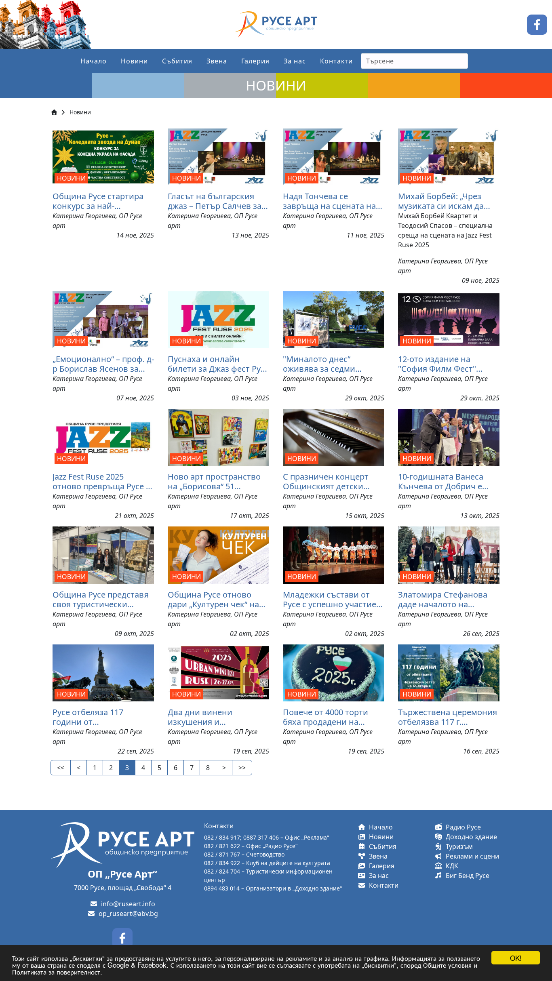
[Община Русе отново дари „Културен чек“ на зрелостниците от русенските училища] (218, 554)
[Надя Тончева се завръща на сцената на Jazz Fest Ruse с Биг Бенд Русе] (333, 156)
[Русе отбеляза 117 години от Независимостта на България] (103, 673)
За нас (295, 61)
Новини (134, 61)
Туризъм (457, 846)
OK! (516, 958)
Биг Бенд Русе (465, 875)
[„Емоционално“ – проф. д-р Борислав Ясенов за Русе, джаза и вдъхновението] (103, 319)
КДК (450, 865)
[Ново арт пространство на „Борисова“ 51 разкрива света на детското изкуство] (218, 437)
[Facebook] (537, 23)
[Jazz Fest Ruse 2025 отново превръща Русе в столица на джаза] (103, 437)
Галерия (255, 61)
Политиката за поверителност (56, 971)
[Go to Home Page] (54, 112)
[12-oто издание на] (448, 319)
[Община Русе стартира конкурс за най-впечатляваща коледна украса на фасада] (103, 157)
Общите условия (447, 965)
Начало (93, 61)
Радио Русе (461, 827)
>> (242, 767)
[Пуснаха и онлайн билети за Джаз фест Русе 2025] (218, 319)
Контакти (336, 61)
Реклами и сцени (470, 856)
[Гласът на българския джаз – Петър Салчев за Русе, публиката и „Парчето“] (218, 156)
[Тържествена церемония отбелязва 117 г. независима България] (448, 673)
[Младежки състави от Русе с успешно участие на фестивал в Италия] (333, 555)
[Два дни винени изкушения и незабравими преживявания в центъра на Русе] (218, 672)
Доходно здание (469, 836)
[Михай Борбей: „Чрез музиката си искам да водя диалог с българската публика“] (448, 156)
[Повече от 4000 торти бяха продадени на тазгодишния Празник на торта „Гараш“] (333, 673)
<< (60, 767)
